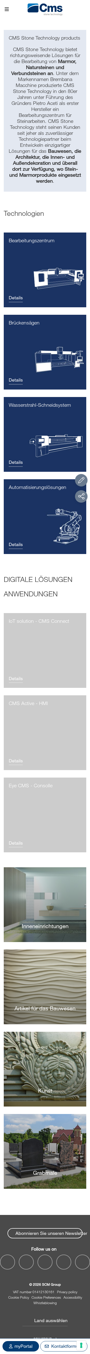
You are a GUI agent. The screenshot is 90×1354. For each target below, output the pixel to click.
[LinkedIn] (45, 1262)
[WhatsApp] (63, 1262)
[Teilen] (81, 496)
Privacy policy (67, 1292)
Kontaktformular (67, 1346)
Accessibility (73, 1297)
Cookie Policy (18, 1297)
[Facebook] (7, 1262)
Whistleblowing (45, 1303)
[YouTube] (26, 1262)
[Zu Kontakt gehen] (81, 480)
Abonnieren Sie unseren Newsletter (49, 1233)
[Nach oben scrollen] (81, 1323)
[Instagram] (82, 1262)
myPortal (23, 1346)
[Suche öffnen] (83, 9)
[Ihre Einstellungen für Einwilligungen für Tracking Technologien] (81, 1345)
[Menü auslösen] (7, 9)
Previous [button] (71, 1196)
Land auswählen (51, 1320)
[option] (45, 1031)
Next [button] (83, 1196)
